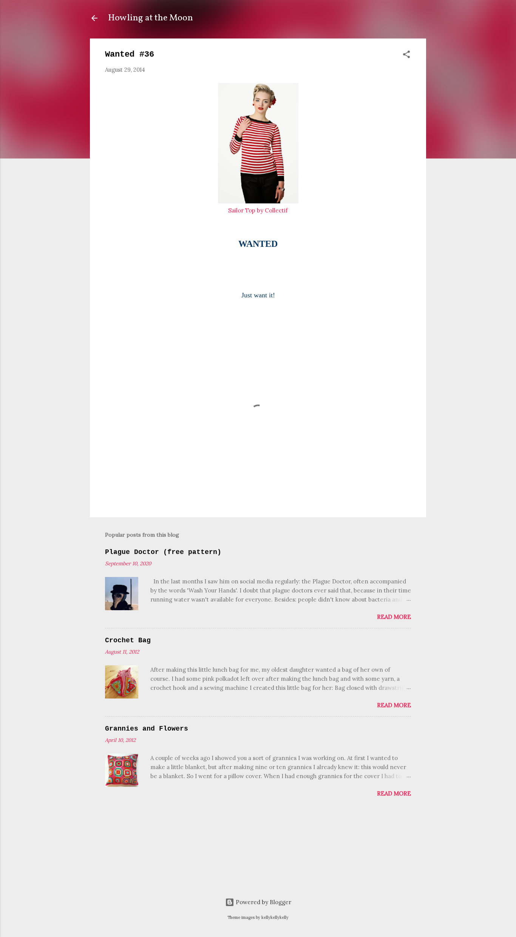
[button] (406, 56)
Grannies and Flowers (146, 728)
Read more (394, 616)
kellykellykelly (275, 917)
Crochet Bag (128, 640)
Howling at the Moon (150, 18)
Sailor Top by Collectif (258, 210)
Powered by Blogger (262, 902)
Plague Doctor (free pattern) (163, 552)
